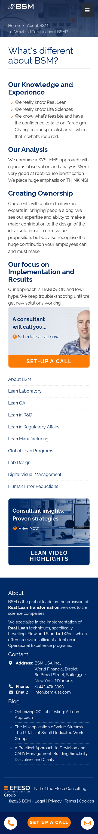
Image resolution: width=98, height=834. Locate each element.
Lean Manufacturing (28, 438)
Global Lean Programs (30, 450)
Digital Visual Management (34, 474)
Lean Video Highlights (49, 556)
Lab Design (19, 462)
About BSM (37, 25)
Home (14, 25)
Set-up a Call (49, 361)
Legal (40, 801)
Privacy (55, 801)
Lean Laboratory (25, 391)
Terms (70, 801)
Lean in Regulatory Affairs (33, 426)
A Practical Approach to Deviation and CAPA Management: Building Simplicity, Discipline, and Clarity (51, 753)
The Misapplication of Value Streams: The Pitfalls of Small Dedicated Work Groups (49, 733)
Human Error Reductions (33, 486)
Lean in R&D (20, 415)
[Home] (21, 6)
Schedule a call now (38, 336)
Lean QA (16, 403)
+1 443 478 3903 (49, 686)
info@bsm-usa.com (53, 692)
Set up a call (49, 822)
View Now (29, 528)
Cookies (86, 801)
